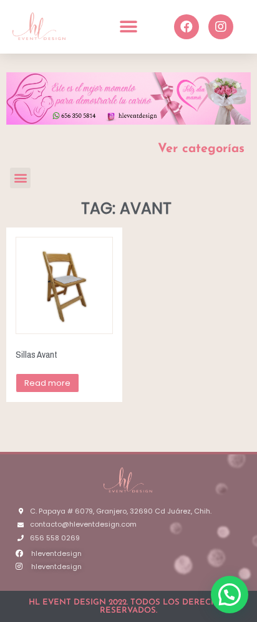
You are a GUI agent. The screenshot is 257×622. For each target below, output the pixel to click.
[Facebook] (186, 26)
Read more (47, 383)
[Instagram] (220, 26)
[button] (128, 26)
